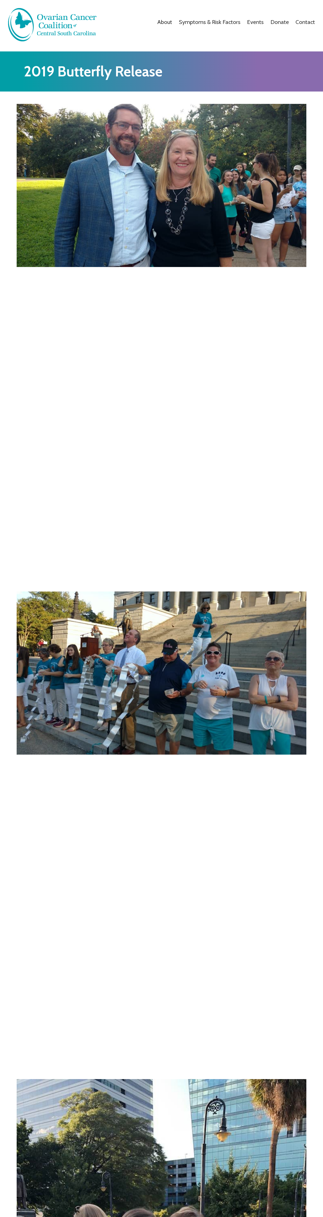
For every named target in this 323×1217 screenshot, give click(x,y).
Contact (305, 21)
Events (255, 21)
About (164, 21)
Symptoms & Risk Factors (209, 21)
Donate (280, 21)
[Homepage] (52, 40)
